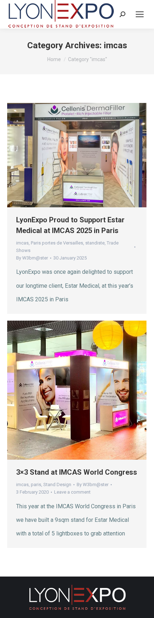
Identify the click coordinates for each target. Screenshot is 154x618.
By (32, 258)
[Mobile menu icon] (140, 14)
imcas (22, 243)
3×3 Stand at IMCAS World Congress (76, 472)
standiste (95, 243)
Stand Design (57, 484)
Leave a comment (72, 492)
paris (36, 484)
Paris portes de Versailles (57, 243)
